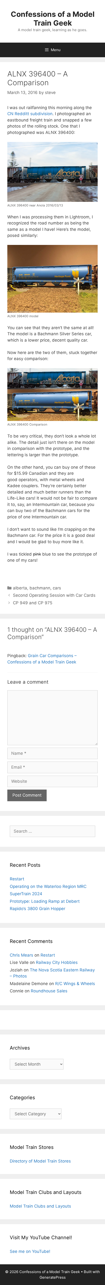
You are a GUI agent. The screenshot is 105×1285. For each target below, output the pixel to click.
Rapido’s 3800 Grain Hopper (37, 908)
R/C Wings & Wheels (75, 983)
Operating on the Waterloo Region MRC (48, 886)
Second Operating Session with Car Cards (54, 595)
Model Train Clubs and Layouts (40, 1206)
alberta (20, 588)
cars (57, 588)
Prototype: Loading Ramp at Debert (45, 901)
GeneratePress (53, 1277)
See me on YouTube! (30, 1251)
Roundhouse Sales (49, 990)
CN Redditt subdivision (29, 113)
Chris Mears (21, 955)
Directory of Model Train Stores (40, 1161)
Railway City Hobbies (57, 962)
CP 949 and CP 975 (32, 602)
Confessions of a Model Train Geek (52, 18)
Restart (17, 878)
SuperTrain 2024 (26, 893)
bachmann (40, 588)
